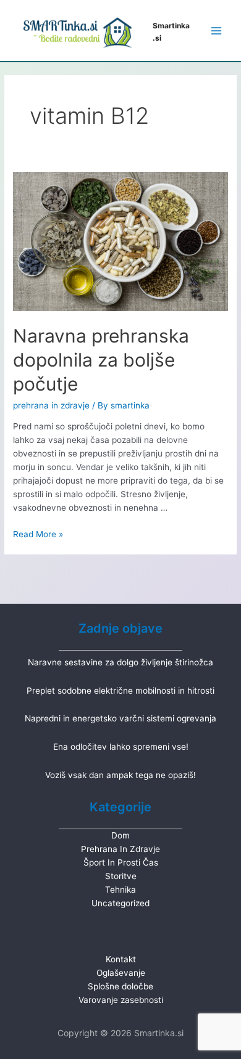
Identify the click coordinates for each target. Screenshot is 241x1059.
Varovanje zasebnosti (120, 1000)
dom (120, 835)
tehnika (120, 890)
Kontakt (121, 959)
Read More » (38, 534)
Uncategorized (120, 903)
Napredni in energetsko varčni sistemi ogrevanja (120, 718)
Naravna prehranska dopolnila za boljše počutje (101, 360)
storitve (121, 876)
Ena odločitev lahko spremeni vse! (120, 747)
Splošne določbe (120, 986)
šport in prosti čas (120, 862)
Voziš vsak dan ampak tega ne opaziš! (120, 775)
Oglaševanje (120, 973)
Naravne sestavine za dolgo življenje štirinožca (120, 662)
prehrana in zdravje (51, 405)
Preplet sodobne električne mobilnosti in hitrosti (120, 691)
